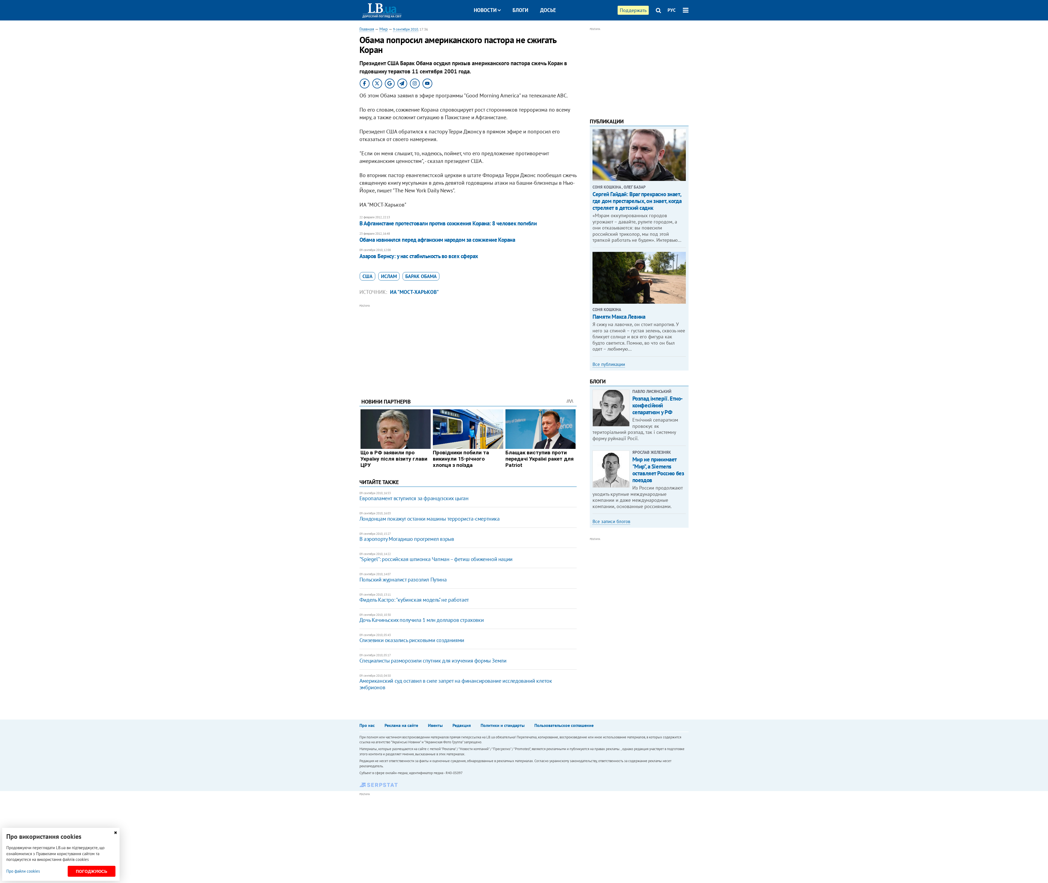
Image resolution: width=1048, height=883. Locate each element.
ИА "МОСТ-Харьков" (414, 292)
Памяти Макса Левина (619, 316)
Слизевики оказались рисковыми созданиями (411, 640)
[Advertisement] (468, 347)
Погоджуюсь (91, 871)
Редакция (461, 725)
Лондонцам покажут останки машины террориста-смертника (429, 518)
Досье (548, 10)
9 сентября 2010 (405, 29)
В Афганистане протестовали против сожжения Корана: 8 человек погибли (448, 223)
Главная (366, 29)
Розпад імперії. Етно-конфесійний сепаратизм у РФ (657, 405)
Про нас (367, 725)
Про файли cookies (23, 871)
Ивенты (435, 725)
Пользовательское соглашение (564, 725)
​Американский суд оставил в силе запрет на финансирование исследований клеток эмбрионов (455, 684)
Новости (485, 10)
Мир (383, 29)
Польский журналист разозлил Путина (402, 579)
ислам (389, 276)
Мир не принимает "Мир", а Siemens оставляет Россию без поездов (658, 470)
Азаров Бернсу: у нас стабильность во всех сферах (418, 256)
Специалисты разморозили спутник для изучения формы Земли (433, 660)
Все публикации (609, 364)
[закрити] (115, 833)
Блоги (520, 10)
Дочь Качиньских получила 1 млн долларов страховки (421, 620)
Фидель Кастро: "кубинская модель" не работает (414, 599)
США (367, 276)
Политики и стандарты (503, 725)
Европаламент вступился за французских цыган (414, 498)
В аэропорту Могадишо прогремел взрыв (406, 538)
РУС (672, 10)
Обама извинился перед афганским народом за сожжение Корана (437, 239)
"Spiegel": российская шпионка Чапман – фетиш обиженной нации (436, 559)
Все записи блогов (611, 521)
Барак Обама (421, 276)
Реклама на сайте (401, 725)
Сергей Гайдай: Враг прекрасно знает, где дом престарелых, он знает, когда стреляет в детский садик (637, 200)
